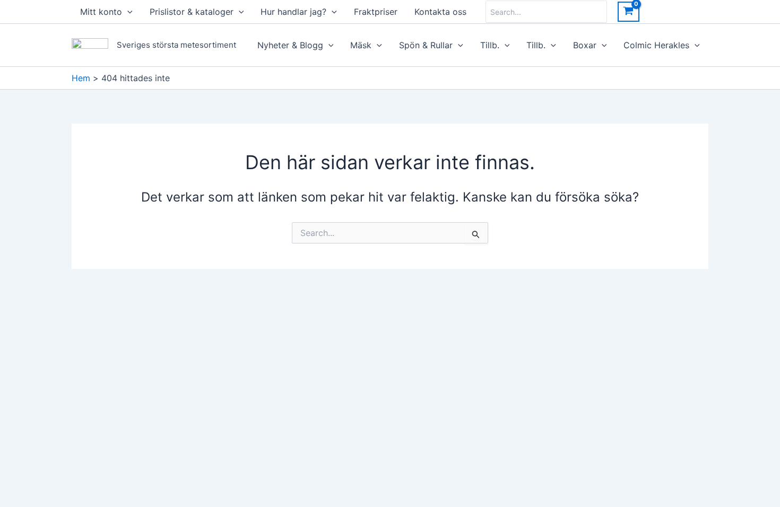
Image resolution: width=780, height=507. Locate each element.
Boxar (584, 45)
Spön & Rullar (426, 45)
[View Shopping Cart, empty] (628, 12)
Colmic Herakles (656, 45)
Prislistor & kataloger (191, 11)
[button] (127, 12)
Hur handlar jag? (293, 11)
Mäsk (360, 45)
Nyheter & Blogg (290, 45)
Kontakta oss (440, 11)
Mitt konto (101, 11)
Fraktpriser (375, 11)
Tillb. (489, 45)
